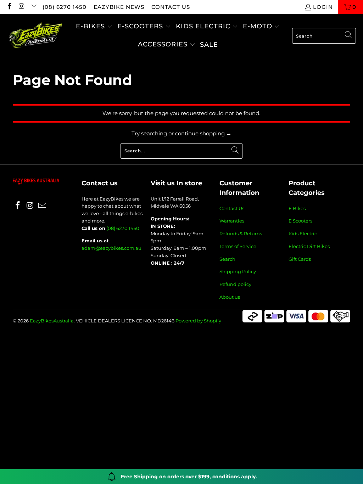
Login (323, 7)
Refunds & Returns (240, 233)
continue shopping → (203, 133)
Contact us (170, 7)
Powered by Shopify (198, 320)
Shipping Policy (237, 271)
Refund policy (235, 284)
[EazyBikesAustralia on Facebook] (9, 7)
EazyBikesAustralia (52, 320)
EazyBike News (119, 7)
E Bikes (297, 208)
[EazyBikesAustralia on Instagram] (21, 7)
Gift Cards (300, 259)
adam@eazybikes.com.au (111, 248)
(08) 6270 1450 (64, 7)
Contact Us (231, 208)
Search (227, 259)
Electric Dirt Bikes (309, 246)
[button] (94, 27)
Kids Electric (303, 233)
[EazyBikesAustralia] (35, 36)
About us (229, 297)
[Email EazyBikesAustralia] (33, 7)
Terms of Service (237, 246)
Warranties (231, 221)
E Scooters (300, 221)
